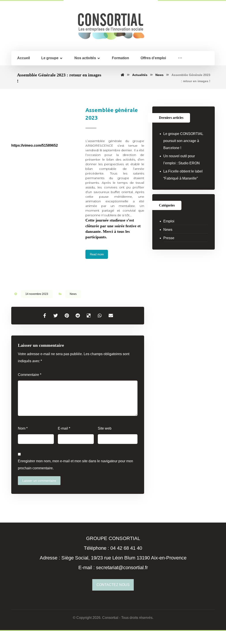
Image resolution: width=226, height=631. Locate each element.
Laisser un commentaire (39, 480)
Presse (168, 238)
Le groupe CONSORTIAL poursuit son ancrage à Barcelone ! (183, 141)
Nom (23, 428)
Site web (104, 428)
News (73, 294)
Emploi (168, 221)
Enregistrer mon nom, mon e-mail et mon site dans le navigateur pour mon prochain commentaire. (75, 464)
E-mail (64, 428)
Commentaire (29, 375)
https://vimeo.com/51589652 (34, 145)
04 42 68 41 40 (126, 548)
